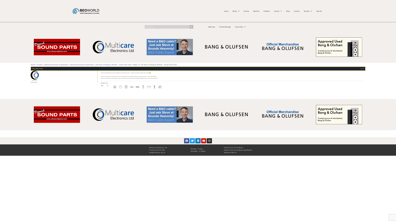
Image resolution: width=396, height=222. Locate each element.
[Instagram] (209, 140)
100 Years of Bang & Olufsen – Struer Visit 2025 (113, 64)
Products (266, 11)
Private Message (225, 27)
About (235, 11)
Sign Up (319, 11)
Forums (276, 11)
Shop (288, 11)
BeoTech (256, 11)
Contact (297, 11)
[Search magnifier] (191, 27)
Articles (246, 11)
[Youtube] (203, 140)
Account (307, 11)
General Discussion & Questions (56, 64)
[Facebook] (186, 140)
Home (226, 11)
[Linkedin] (198, 140)
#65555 (362, 68)
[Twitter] (192, 140)
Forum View (239, 27)
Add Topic (211, 27)
